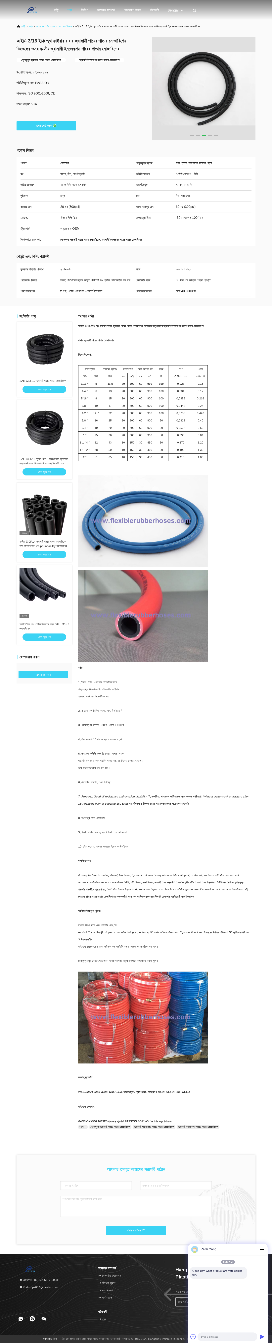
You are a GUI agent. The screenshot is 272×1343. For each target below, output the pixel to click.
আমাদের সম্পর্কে (106, 10)
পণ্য (69, 10)
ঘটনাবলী (154, 10)
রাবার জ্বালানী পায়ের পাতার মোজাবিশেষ (54, 26)
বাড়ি (56, 10)
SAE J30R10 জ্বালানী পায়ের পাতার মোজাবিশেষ (43, 380)
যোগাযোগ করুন (132, 10)
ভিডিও (84, 10)
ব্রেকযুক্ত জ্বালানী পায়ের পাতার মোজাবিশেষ (110, 1126)
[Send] (262, 1336)
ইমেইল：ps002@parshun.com (41, 1287)
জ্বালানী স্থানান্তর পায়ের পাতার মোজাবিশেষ (154, 1126)
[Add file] (193, 1336)
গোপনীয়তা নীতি (50, 1338)
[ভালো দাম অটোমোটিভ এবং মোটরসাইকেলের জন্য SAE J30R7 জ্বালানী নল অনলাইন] (44, 593)
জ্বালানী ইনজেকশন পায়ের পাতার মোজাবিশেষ (198, 1126)
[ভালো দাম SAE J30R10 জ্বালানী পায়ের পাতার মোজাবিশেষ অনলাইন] (44, 349)
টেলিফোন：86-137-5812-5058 (40, 1279)
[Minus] (262, 1249)
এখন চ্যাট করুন (44, 125)
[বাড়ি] (32, 10)
